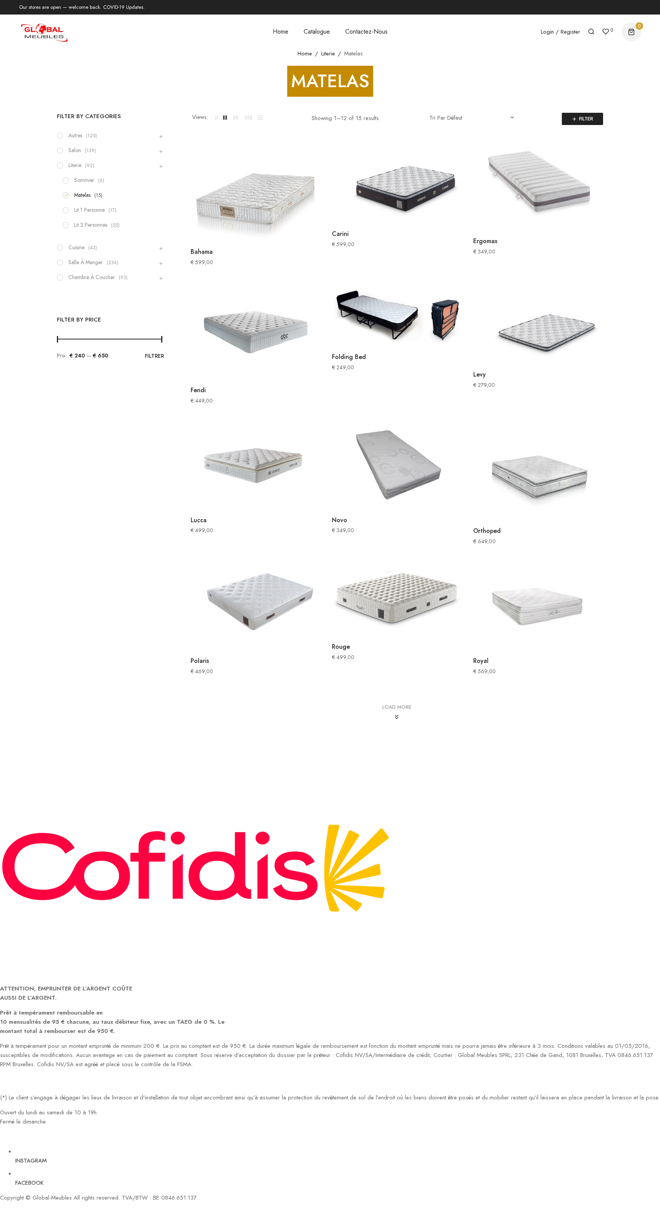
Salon (74, 150)
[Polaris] (255, 606)
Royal (481, 660)
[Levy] (538, 324)
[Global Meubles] (44, 31)
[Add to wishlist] (312, 175)
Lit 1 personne (89, 210)
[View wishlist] (605, 32)
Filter (586, 118)
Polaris (200, 660)
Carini (340, 233)
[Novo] (397, 465)
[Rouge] (397, 599)
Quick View (312, 158)
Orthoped (487, 530)
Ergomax (485, 241)
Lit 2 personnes (90, 225)
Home (305, 53)
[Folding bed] (397, 315)
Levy (479, 374)
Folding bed (349, 356)
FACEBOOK (29, 1183)
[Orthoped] (538, 471)
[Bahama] (255, 191)
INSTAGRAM (31, 1160)
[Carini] (397, 182)
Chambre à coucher (91, 277)
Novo (339, 520)
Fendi (198, 390)
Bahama (202, 251)
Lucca (199, 520)
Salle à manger (85, 262)
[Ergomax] (538, 186)
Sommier (84, 180)
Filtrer (154, 356)
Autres (75, 135)
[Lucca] (255, 465)
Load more (396, 707)
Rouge (341, 646)
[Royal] (538, 606)
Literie (328, 53)
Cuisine (76, 247)
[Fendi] (255, 331)
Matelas (82, 195)
